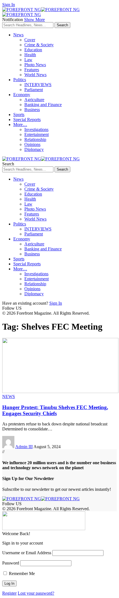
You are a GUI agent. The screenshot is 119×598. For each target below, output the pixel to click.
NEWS (8, 396)
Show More (34, 19)
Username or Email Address (26, 552)
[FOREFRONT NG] (41, 158)
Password (10, 563)
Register (9, 593)
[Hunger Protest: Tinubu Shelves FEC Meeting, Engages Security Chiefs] (60, 391)
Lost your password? (36, 593)
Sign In (55, 303)
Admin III (24, 446)
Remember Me (21, 573)
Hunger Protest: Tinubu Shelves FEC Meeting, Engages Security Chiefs (55, 410)
